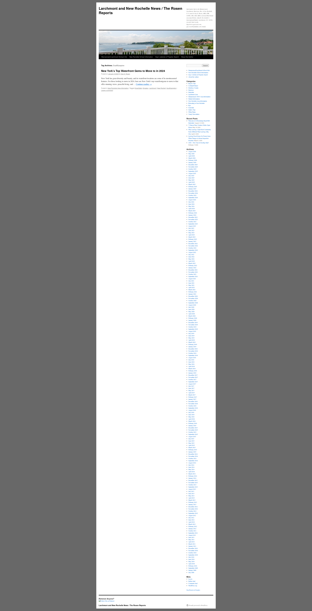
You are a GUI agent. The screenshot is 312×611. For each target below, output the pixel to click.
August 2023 (192, 226)
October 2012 (192, 511)
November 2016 (193, 404)
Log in (190, 579)
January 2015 (192, 452)
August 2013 (192, 489)
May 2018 (191, 364)
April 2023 (191, 235)
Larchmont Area (193, 94)
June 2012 (191, 520)
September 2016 (193, 408)
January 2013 (192, 504)
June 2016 (191, 414)
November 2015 (193, 430)
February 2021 (192, 292)
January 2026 (192, 162)
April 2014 (191, 472)
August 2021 (192, 279)
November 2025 (193, 167)
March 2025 (191, 184)
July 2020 (191, 307)
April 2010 (191, 564)
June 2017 (191, 388)
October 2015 (192, 432)
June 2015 (191, 441)
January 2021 (192, 294)
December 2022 (193, 243)
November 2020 (193, 298)
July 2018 (191, 360)
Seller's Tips (191, 110)
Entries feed (191, 581)
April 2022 (191, 261)
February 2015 (192, 450)
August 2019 (192, 331)
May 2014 (191, 469)
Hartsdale (191, 92)
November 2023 (193, 219)
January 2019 (192, 347)
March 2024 (191, 211)
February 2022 (192, 265)
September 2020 (193, 303)
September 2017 (193, 382)
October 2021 (192, 274)
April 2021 (191, 287)
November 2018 (193, 351)
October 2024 (192, 195)
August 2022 (192, 252)
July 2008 (191, 572)
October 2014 (192, 458)
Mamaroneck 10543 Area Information (199, 97)
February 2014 (192, 476)
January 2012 (192, 529)
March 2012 (191, 524)
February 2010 (192, 566)
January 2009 (192, 570)
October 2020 (192, 300)
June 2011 (191, 537)
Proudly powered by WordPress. (198, 605)
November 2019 (193, 325)
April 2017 (191, 393)
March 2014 (191, 474)
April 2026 (191, 156)
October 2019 (192, 327)
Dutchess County (193, 88)
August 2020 (192, 305)
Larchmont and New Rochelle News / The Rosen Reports (140, 10)
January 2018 (192, 373)
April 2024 (191, 208)
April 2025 (191, 182)
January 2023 (192, 241)
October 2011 (192, 531)
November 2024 (193, 193)
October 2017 (192, 379)
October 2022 (192, 248)
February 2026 (192, 160)
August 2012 (192, 515)
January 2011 (192, 546)
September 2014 (193, 461)
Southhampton (171, 88)
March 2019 (191, 342)
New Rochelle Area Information (118, 88)
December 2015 (193, 428)
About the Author (187, 57)
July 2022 (191, 254)
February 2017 (192, 397)
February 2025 (192, 186)
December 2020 (193, 296)
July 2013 (191, 491)
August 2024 (192, 200)
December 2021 (193, 270)
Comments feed (192, 583)
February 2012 (192, 526)
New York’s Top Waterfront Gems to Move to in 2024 (133, 71)
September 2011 (193, 533)
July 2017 (191, 386)
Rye (189, 105)
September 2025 (193, 171)
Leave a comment (107, 90)
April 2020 (191, 314)
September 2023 (193, 224)
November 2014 (193, 456)
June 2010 (191, 559)
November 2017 (193, 377)
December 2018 (193, 349)
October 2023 (192, 222)
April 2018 (191, 366)
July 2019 (191, 333)
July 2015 (191, 439)
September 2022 (193, 250)
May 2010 (191, 561)
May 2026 (191, 154)
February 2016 (192, 423)
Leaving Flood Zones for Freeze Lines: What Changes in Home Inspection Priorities (199, 138)
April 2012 (191, 522)
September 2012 (193, 513)
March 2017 (191, 395)
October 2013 (192, 485)
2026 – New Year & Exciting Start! (198, 143)
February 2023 (192, 239)
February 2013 (192, 502)
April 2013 (191, 498)
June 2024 (191, 204)
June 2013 (191, 493)
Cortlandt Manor (193, 86)
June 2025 (191, 178)
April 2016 (191, 419)
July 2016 (191, 412)
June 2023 (191, 230)
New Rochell (161, 88)
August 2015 (192, 436)
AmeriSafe (138, 88)
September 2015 (193, 434)
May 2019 (191, 338)
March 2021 (191, 290)
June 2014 (191, 467)
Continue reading (144, 84)
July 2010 (191, 557)
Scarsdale (191, 108)
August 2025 (192, 173)
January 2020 (192, 320)
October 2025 (192, 169)
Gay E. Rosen (125, 74)
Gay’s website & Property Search (167, 57)
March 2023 (191, 237)
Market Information (194, 99)
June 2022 (191, 257)
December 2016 (193, 401)
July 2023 (191, 228)
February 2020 (192, 318)
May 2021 (191, 285)
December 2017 (193, 375)
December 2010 (193, 548)
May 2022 (191, 259)
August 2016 (192, 410)
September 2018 (193, 355)
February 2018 (192, 371)
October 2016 (192, 406)
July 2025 (191, 176)
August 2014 (192, 463)
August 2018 (192, 357)
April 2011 (191, 542)
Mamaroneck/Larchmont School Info (114, 57)
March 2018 (191, 368)
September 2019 (193, 329)
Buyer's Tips (192, 83)
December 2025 (193, 165)
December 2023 (193, 217)
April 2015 (191, 445)
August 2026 (192, 151)
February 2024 (192, 213)
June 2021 (191, 283)
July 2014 (191, 465)
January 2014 (192, 478)
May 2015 (191, 443)
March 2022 (191, 263)
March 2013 (191, 500)
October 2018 (192, 353)
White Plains (192, 112)
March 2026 (191, 158)
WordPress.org (192, 586)
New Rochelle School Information (141, 57)
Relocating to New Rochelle (196, 103)
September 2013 (193, 487)
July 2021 (191, 281)
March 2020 (191, 316)
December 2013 (193, 480)
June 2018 (191, 362)
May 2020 (191, 311)
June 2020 (191, 309)
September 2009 (193, 568)
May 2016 (191, 417)
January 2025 (192, 189)
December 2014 (193, 454)
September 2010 (193, 555)
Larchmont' (152, 88)
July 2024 (191, 202)
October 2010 (192, 553)
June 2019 (191, 336)
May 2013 (191, 496)
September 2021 (193, 276)
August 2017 (192, 384)
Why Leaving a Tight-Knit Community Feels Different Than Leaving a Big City (199, 132)
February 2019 (192, 344)
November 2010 (193, 550)
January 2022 (192, 268)
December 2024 (193, 191)
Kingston (145, 88)
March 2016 (191, 421)
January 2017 (192, 399)
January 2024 (192, 215)
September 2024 (193, 197)
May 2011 (191, 539)
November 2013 (193, 482)
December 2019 (193, 322)
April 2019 (191, 340)
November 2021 (193, 272)
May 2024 (191, 206)
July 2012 (191, 518)
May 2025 (191, 180)
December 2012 (193, 507)
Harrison (191, 90)
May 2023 (191, 233)
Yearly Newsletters (193, 114)
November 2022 (193, 246)
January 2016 (192, 425)
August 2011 (192, 535)
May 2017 (191, 390)
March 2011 (191, 544)
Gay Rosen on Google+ (193, 590)
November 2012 (193, 509)
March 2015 (191, 447)
